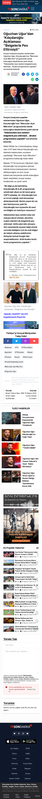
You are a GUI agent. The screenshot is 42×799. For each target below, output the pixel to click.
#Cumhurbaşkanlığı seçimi (14, 362)
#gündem (8, 352)
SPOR (28, 748)
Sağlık (28, 753)
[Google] (13, 741)
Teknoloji (14, 763)
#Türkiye (8, 357)
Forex (14, 758)
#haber (30, 352)
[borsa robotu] (21, 18)
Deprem (27, 778)
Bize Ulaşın (18, 796)
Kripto (28, 758)
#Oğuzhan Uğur (10, 371)
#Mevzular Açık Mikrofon (14, 367)
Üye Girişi (36, 3)
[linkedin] (37, 79)
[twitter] (32, 74)
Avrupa (27, 773)
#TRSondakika (27, 347)
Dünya (14, 753)
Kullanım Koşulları (6, 796)
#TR (16, 347)
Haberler (6, 30)
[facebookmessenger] (28, 74)
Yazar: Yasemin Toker (12, 107)
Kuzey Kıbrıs (27, 763)
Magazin (28, 768)
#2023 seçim (27, 357)
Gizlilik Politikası (27, 796)
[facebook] (23, 74)
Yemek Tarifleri (14, 778)
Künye (37, 796)
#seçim (17, 357)
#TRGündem (19, 352)
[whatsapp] (32, 79)
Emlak (14, 768)
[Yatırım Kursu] (21, 526)
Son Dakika (14, 748)
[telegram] (37, 74)
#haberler (8, 347)
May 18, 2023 (14, 277)
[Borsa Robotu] (21, 325)
